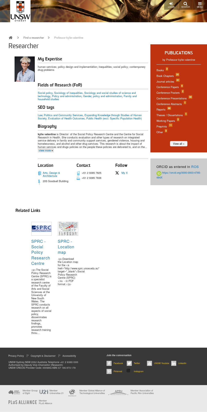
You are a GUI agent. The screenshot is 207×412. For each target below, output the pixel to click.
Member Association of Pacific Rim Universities (142, 392)
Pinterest (118, 371)
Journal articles (167, 81)
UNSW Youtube (161, 363)
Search (185, 6)
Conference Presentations (173, 98)
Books (161, 70)
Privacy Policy (16, 355)
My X (124, 173)
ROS (195, 166)
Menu (200, 6)
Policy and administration (66, 96)
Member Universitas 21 (57, 391)
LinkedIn (182, 363)
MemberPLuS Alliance (45, 402)
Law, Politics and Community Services (60, 115)
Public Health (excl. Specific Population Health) (114, 118)
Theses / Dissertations (171, 115)
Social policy (45, 93)
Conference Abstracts (170, 104)
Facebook (118, 363)
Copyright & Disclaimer (43, 355)
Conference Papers (169, 87)
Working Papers (167, 121)
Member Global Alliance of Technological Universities (92, 392)
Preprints (163, 126)
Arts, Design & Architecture (51, 174)
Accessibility (69, 355)
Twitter (137, 363)
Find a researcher (33, 37)
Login (171, 6)
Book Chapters (167, 76)
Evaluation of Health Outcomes (66, 118)
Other (161, 132)
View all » (178, 143)
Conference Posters (169, 93)
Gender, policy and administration (102, 96)
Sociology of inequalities (68, 93)
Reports (163, 109)
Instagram (139, 371)
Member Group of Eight (30, 391)
